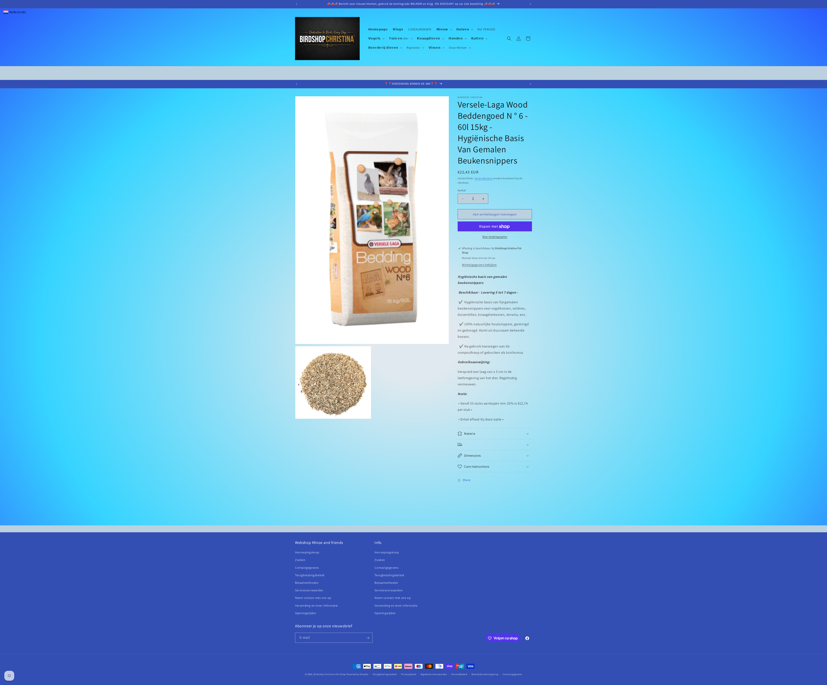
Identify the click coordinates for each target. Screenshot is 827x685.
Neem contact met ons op (313, 598)
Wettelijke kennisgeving (484, 674)
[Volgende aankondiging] (530, 4)
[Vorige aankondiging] (296, 4)
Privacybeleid (408, 674)
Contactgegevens (307, 568)
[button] (444, 29)
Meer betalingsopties (494, 236)
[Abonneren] (367, 638)
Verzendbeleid (459, 674)
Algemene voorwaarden (434, 674)
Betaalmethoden (307, 583)
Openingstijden (305, 613)
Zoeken (300, 560)
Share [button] (467, 480)
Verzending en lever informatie (316, 605)
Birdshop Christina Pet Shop (330, 674)
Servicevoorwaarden (309, 590)
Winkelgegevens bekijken (479, 265)
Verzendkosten (484, 178)
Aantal (462, 190)
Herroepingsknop (307, 552)
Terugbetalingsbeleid (310, 575)
